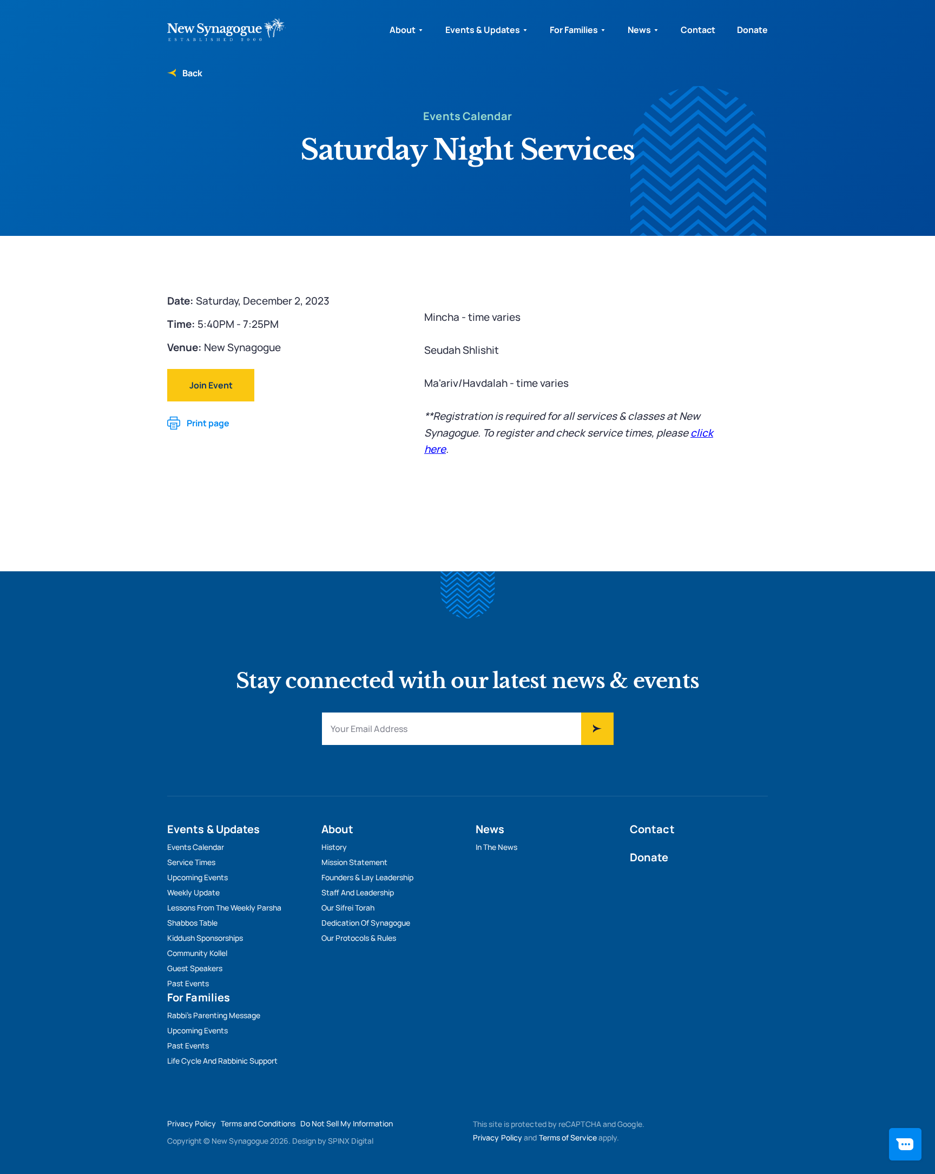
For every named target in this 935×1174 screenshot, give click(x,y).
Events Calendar (195, 847)
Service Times (191, 862)
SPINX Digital (350, 1141)
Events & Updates (482, 29)
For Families (574, 29)
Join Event (211, 385)
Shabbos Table (192, 923)
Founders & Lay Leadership (367, 877)
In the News (496, 847)
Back (192, 73)
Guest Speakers (194, 968)
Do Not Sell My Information (346, 1123)
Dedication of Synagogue (365, 923)
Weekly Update (193, 892)
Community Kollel (197, 953)
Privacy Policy (191, 1123)
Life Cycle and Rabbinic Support (222, 1061)
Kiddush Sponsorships (205, 938)
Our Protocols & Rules (358, 938)
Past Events (188, 983)
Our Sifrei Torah (347, 907)
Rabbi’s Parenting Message (213, 1015)
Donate (752, 29)
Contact (698, 29)
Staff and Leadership (357, 892)
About (403, 29)
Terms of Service (568, 1137)
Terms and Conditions (258, 1123)
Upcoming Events (197, 877)
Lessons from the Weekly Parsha (224, 907)
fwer (597, 729)
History (334, 847)
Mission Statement (354, 862)
